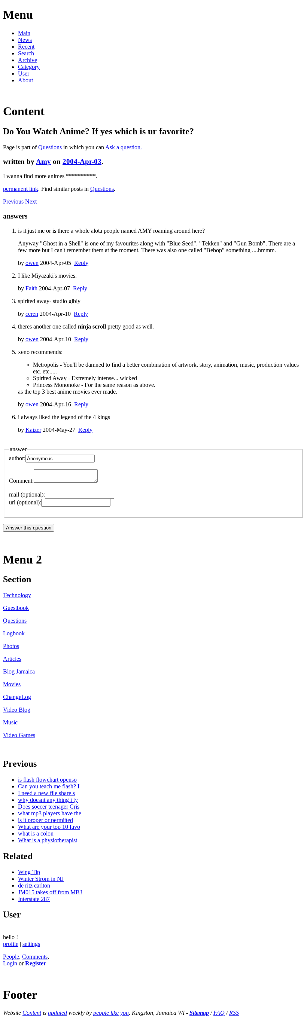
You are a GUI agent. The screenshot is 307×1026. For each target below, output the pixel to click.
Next (31, 201)
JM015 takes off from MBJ (50, 892)
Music (10, 722)
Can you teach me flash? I (48, 786)
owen (32, 263)
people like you (111, 1013)
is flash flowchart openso (47, 779)
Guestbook (16, 608)
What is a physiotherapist (47, 840)
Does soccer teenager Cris (48, 806)
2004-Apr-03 (82, 161)
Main (24, 33)
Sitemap (199, 1013)
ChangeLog (17, 697)
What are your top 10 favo (49, 827)
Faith (31, 288)
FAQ (219, 1013)
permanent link (20, 189)
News (25, 40)
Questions (50, 147)
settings (31, 944)
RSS (234, 1013)
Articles (12, 659)
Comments (35, 956)
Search (26, 53)
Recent (26, 46)
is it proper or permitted (45, 820)
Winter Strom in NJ (41, 879)
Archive (27, 60)
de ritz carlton (34, 885)
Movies (12, 684)
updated (57, 1013)
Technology (17, 595)
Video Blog (16, 709)
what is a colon (36, 833)
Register (35, 963)
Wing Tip (29, 872)
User (23, 73)
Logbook (14, 633)
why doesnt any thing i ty (48, 800)
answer (18, 449)
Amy (43, 161)
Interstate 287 (34, 899)
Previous (13, 201)
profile (10, 944)
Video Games (19, 735)
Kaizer (33, 430)
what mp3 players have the (49, 813)
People (11, 956)
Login (10, 963)
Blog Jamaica (19, 671)
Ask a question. (123, 147)
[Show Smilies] (101, 480)
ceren (31, 314)
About (25, 80)
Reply (81, 263)
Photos (11, 646)
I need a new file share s (46, 793)
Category (29, 67)
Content (31, 1013)
